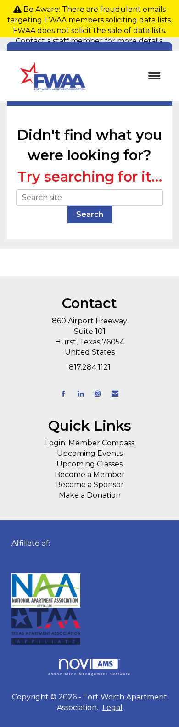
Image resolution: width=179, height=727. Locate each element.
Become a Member (90, 474)
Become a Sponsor (89, 484)
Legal (112, 707)
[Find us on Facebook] (63, 394)
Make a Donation (90, 495)
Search (89, 214)
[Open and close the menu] (134, 76)
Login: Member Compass (89, 442)
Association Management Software (89, 674)
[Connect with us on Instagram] (97, 394)
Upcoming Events (90, 453)
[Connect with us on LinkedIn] (80, 394)
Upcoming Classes (89, 464)
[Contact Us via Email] (115, 394)
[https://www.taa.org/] (89, 590)
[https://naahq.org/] (14, 553)
